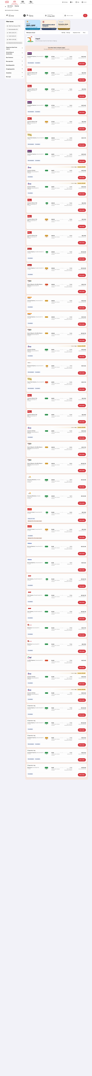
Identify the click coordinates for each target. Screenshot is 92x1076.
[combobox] (15, 3)
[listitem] (30, 49)
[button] (24, 3)
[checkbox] (14, 21)
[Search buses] (85, 3)
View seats (82, 50)
